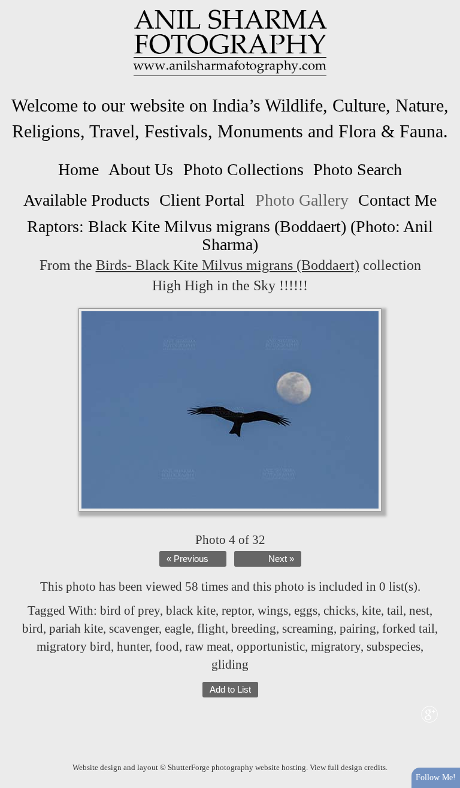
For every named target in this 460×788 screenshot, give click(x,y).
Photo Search (357, 169)
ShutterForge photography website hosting (237, 767)
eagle (178, 628)
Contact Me (397, 200)
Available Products (86, 200)
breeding (253, 628)
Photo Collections (243, 169)
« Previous (187, 559)
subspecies (393, 646)
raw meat (208, 646)
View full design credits (348, 767)
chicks (339, 610)
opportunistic (271, 646)
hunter (133, 646)
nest (419, 610)
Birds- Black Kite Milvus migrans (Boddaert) (227, 265)
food (167, 646)
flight (211, 628)
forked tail (408, 628)
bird (32, 628)
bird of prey (130, 610)
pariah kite (76, 628)
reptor (237, 610)
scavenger (134, 628)
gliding (230, 664)
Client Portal (202, 200)
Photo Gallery (302, 200)
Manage (444, 6)
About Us (140, 169)
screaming (308, 628)
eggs (305, 610)
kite (371, 610)
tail (395, 610)
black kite (191, 610)
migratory (336, 646)
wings (273, 610)
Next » (281, 559)
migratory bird (74, 646)
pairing (358, 628)
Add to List (230, 689)
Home (78, 169)
